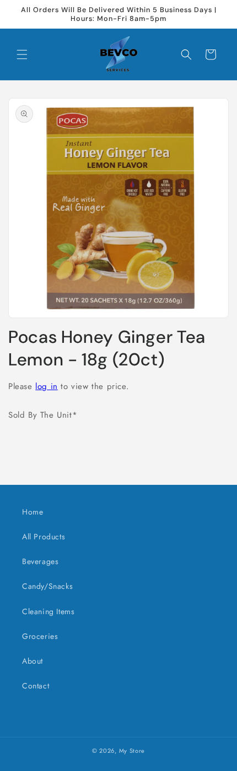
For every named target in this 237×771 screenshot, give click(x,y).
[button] (22, 54)
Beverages (40, 561)
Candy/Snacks (47, 586)
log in (46, 386)
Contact (35, 685)
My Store (132, 750)
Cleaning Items (48, 611)
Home (32, 511)
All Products (43, 536)
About (32, 660)
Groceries (40, 636)
